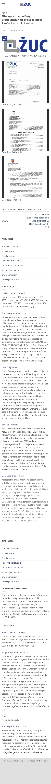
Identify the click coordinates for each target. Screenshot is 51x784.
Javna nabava (8, 251)
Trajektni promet (10, 424)
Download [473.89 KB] (12, 200)
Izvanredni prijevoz (11, 275)
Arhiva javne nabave (11, 279)
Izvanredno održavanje (12, 265)
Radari (5, 716)
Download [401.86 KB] (12, 152)
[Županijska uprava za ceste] (25, 4)
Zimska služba (8, 256)
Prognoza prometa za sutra (15, 652)
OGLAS (5, 220)
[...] (32, 306)
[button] (3, 4)
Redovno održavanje (11, 260)
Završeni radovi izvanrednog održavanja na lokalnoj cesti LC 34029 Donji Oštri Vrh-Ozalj (38, 220)
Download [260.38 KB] (12, 104)
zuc (22, 30)
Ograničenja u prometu (13, 476)
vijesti (4, 13)
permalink (39, 209)
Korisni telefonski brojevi (13, 293)
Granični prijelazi (10, 367)
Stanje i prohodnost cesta (14, 313)
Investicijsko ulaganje (12, 270)
